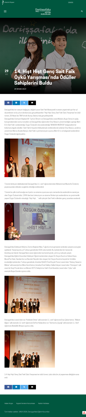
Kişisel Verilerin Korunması (25, 403)
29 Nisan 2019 (20, 89)
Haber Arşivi (8, 403)
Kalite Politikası (43, 403)
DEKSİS (70, 2)
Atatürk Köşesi (9, 2)
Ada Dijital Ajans (83, 412)
